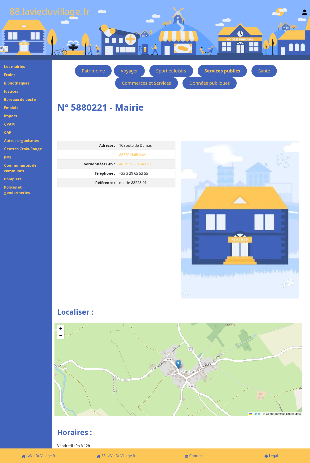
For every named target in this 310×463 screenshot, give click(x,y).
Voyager (129, 71)
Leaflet (256, 414)
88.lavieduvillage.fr (50, 11)
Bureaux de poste (20, 99)
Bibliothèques (16, 83)
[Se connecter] (304, 11)
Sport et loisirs (171, 71)
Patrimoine (93, 71)
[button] (178, 364)
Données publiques (209, 83)
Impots (10, 115)
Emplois (11, 107)
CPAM (9, 124)
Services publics (222, 71)
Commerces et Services (146, 83)
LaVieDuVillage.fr (40, 455)
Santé (264, 71)
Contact (195, 455)
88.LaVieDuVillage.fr (118, 455)
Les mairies (14, 66)
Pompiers (12, 179)
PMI (7, 157)
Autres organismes (21, 140)
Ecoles (9, 74)
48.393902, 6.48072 (135, 164)
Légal (273, 455)
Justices (11, 91)
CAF (7, 132)
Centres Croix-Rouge (23, 148)
